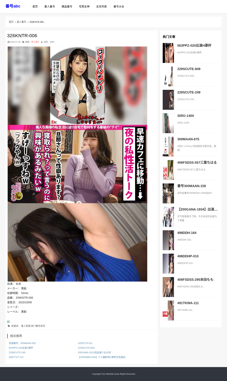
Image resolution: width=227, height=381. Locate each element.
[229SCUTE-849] (168, 79)
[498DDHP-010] (168, 267)
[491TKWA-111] (168, 313)
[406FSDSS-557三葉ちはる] (168, 173)
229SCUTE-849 (86, 347)
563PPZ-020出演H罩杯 (21, 347)
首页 (35, 6)
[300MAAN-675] (168, 150)
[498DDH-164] (168, 243)
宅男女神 (84, 6)
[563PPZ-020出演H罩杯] (168, 56)
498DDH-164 (186, 233)
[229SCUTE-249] (168, 103)
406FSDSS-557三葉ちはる (197, 162)
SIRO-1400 (185, 116)
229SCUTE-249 (17, 352)
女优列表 (101, 6)
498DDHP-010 (188, 256)
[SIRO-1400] (168, 126)
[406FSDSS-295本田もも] (168, 290)
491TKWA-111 (188, 303)
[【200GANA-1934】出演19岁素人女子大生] (168, 220)
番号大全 (119, 6)
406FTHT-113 (16, 357)
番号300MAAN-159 (191, 186)
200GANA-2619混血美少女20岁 (94, 352)
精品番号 (67, 6)
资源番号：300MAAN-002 (22, 343)
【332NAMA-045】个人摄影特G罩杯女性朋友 (101, 357)
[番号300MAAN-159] (168, 196)
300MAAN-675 (188, 139)
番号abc (12, 6)
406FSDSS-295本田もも (195, 279)
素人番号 (49, 6)
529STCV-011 (85, 343)
